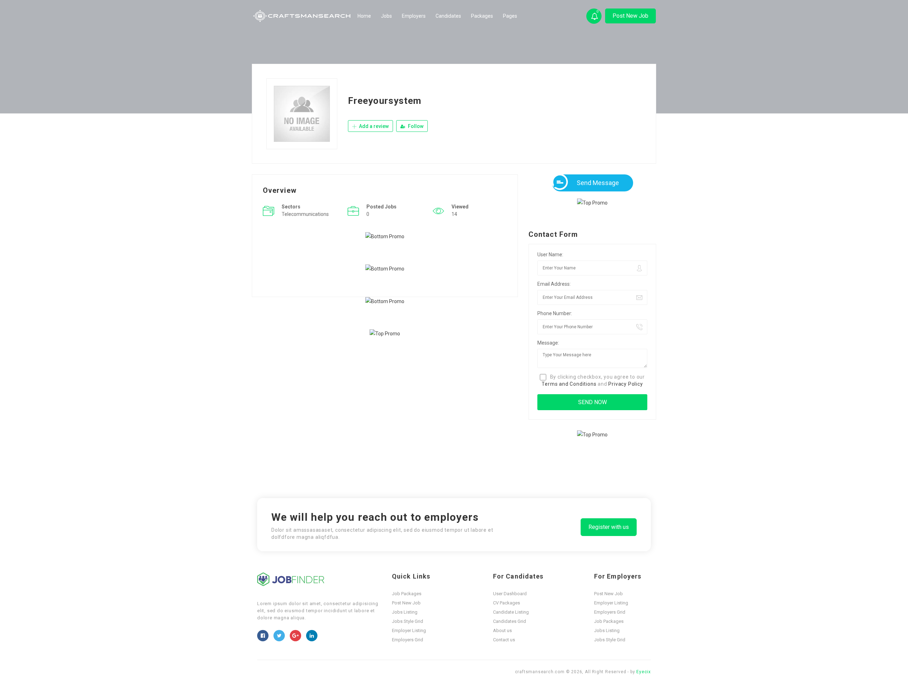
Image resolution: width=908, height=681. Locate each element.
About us (502, 630)
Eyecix (643, 671)
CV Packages (506, 602)
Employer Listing (409, 630)
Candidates (448, 16)
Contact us (504, 639)
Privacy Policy (625, 384)
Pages (510, 16)
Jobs (386, 16)
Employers (414, 16)
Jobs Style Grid (407, 621)
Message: (548, 343)
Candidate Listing (511, 612)
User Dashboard (510, 593)
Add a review (373, 126)
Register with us (608, 527)
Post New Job (630, 15)
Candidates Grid (509, 621)
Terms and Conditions (569, 384)
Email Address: (554, 284)
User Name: (550, 254)
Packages (482, 16)
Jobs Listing (404, 612)
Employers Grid (407, 639)
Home (364, 16)
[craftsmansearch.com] (302, 16)
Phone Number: (554, 313)
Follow (415, 126)
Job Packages (406, 593)
